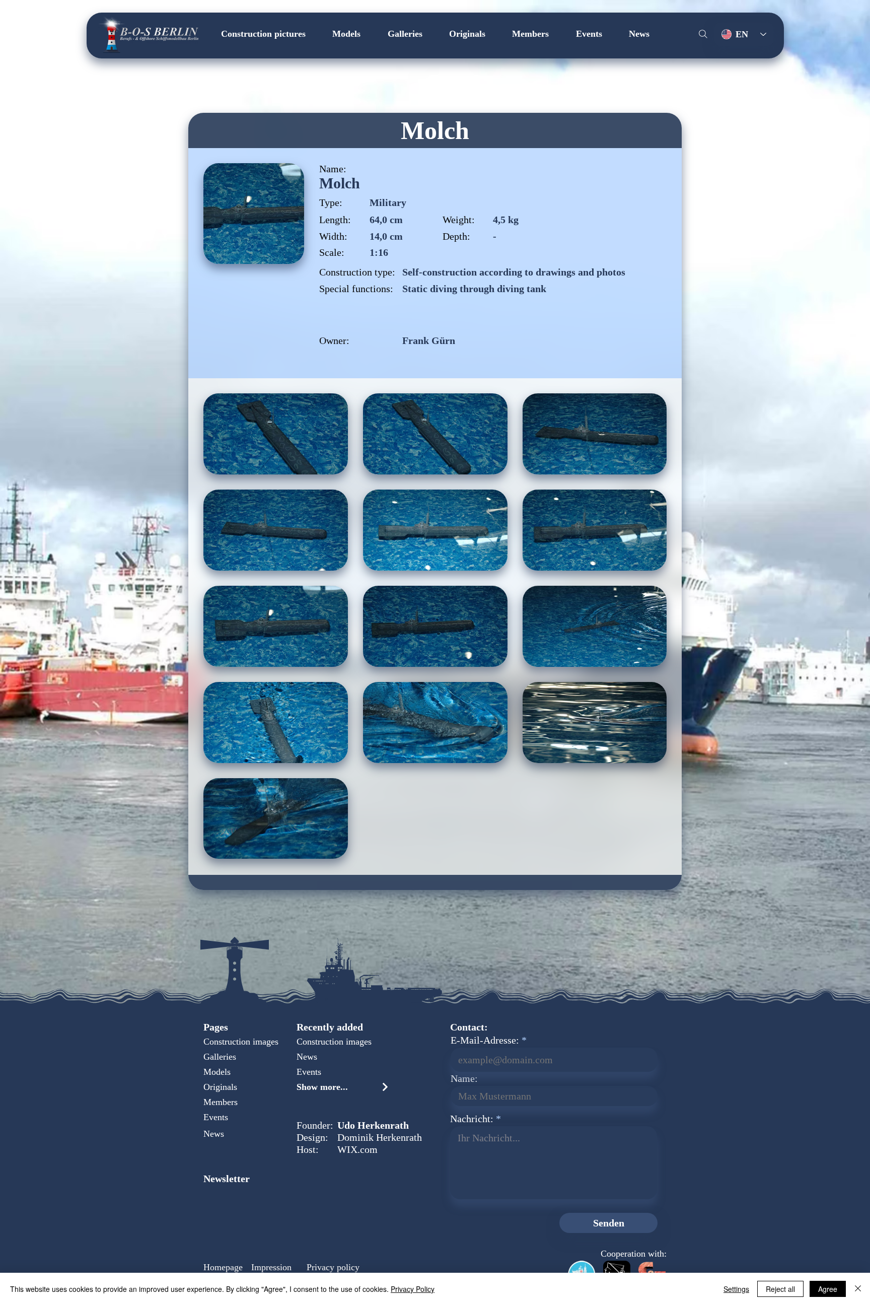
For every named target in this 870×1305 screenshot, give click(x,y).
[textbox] (553, 1161)
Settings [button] (736, 1289)
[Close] (858, 1289)
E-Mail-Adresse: (485, 1040)
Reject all (780, 1289)
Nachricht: (471, 1119)
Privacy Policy (412, 1289)
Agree (827, 1289)
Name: (464, 1078)
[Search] (702, 33)
